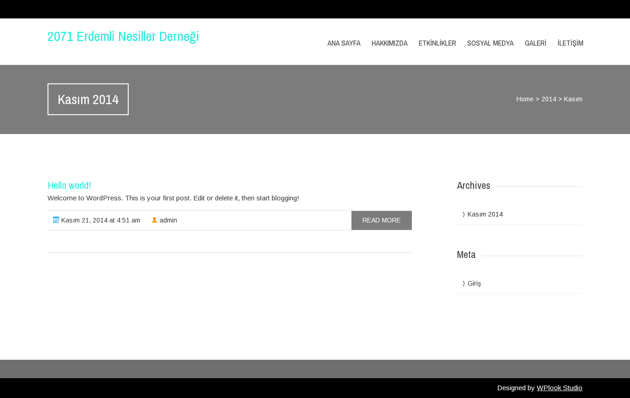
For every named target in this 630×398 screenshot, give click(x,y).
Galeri (536, 43)
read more (382, 220)
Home (525, 99)
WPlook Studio (559, 388)
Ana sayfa (344, 43)
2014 (548, 99)
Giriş (474, 283)
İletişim (570, 43)
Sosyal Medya (490, 43)
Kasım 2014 (485, 214)
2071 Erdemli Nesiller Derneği (123, 36)
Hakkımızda (390, 43)
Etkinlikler (437, 43)
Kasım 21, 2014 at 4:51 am (99, 220)
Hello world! (69, 185)
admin (167, 220)
